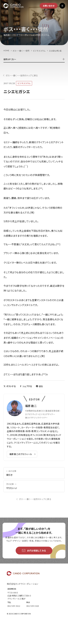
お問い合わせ (48, 5)
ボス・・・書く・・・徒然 (21, 50)
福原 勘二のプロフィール (20, 454)
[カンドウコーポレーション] (16, 5)
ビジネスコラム (39, 50)
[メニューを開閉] (62, 6)
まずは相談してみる (36, 550)
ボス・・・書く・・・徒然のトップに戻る (22, 75)
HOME (6, 50)
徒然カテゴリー (9, 59)
